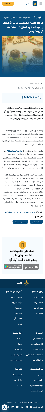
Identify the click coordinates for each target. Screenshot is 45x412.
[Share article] (33, 88)
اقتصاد (19, 338)
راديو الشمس (37, 291)
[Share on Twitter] (26, 88)
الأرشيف (19, 385)
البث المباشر (6, 4)
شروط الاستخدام (37, 391)
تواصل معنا (18, 380)
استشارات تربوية (20, 221)
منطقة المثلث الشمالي (34, 354)
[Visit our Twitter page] (23, 407)
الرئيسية (38, 17)
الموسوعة (18, 349)
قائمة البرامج (38, 302)
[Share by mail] (23, 88)
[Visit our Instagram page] (27, 407)
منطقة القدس (38, 338)
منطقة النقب (38, 349)
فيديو (20, 324)
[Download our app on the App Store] (31, 267)
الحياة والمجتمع (24, 17)
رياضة (20, 344)
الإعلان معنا (17, 374)
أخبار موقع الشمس (14, 291)
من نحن (40, 374)
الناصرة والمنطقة (37, 344)
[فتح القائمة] (40, 3)
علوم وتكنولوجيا (16, 354)
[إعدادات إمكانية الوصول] (4, 407)
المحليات (39, 333)
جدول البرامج (38, 308)
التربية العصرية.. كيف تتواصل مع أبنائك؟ (19, 212)
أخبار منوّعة (17, 333)
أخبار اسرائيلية (17, 302)
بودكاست (39, 313)
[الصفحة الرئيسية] (31, 3)
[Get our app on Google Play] (14, 267)
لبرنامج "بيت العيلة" (14, 151)
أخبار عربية (18, 308)
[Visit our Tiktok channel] (9, 407)
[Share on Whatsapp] (19, 88)
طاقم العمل (38, 380)
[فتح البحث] (18, 3)
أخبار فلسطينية (16, 297)
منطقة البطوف (37, 360)
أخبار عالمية (18, 313)
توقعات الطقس (16, 360)
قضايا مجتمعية (9, 17)
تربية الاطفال (36, 221)
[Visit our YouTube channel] (18, 407)
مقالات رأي (18, 318)
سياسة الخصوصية (36, 385)
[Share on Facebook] (30, 88)
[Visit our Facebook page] (31, 407)
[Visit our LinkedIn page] (14, 407)
